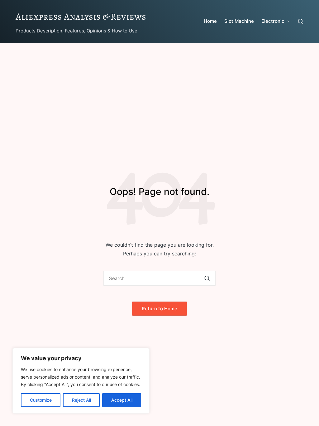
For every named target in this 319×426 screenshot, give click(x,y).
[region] (81, 381)
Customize (41, 400)
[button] (207, 278)
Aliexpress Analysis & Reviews (81, 16)
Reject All (81, 400)
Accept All (121, 400)
